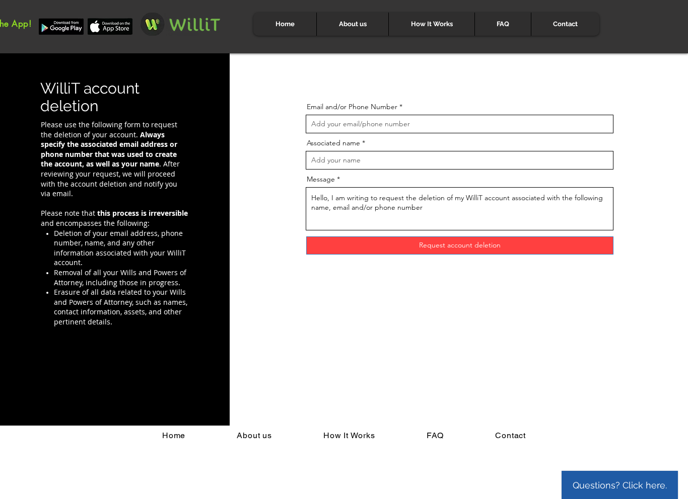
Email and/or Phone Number (352, 106)
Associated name (333, 142)
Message (321, 179)
